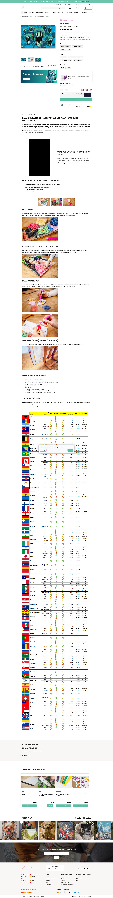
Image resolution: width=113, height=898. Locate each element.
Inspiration (48, 880)
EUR (83, 4)
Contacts (70, 4)
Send (56, 857)
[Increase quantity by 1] (66, 90)
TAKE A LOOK (85, 1)
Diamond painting (31, 118)
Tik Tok (79, 818)
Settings (43, 450)
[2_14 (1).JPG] (44, 199)
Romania (33, 876)
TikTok (65, 163)
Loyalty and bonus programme (67, 884)
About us (64, 4)
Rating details (75, 26)
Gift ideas (48, 886)
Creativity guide (79, 876)
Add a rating (25, 755)
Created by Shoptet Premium (78, 896)
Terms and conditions (65, 876)
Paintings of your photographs (52, 878)
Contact (63, 880)
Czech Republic (26, 874)
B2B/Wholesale (77, 4)
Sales (47, 882)
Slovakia (24, 876)
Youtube (88, 818)
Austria (33, 882)
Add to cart (77, 100)
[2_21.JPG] (56, 199)
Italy (32, 878)
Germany (25, 880)
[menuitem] (24, 12)
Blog (77, 880)
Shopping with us (57, 4)
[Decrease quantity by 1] (61, 90)
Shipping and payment (67, 85)
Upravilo (87, 896)
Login (70, 8)
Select (29, 806)
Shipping (63, 878)
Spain (33, 880)
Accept (70, 450)
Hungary (33, 874)
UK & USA (25, 882)
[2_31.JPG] (69, 199)
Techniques (48, 876)
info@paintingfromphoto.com (55, 868)
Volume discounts (65, 882)
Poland (24, 878)
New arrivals (48, 884)
